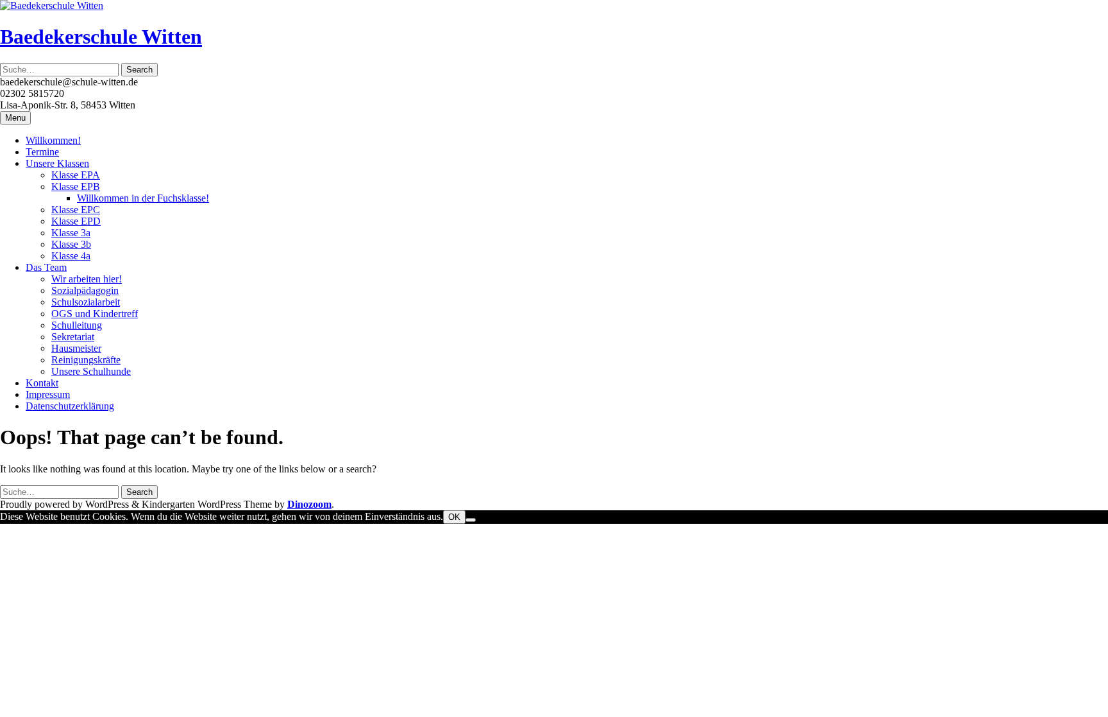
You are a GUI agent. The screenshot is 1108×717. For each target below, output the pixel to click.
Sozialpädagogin (85, 290)
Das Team (46, 267)
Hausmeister (76, 348)
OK (454, 517)
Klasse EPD (76, 221)
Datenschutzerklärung (70, 406)
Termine (42, 151)
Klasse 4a (70, 255)
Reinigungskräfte (86, 359)
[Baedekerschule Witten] (51, 5)
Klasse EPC (75, 209)
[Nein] (471, 520)
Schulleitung (76, 325)
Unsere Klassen (57, 163)
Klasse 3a (70, 232)
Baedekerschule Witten (101, 36)
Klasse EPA (75, 174)
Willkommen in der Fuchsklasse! (143, 198)
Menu (15, 118)
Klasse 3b (71, 244)
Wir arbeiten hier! (86, 278)
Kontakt (42, 382)
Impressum (48, 394)
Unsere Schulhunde (91, 371)
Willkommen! (53, 140)
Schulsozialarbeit (85, 302)
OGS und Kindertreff (94, 313)
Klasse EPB (75, 186)
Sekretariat (72, 336)
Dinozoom (309, 504)
